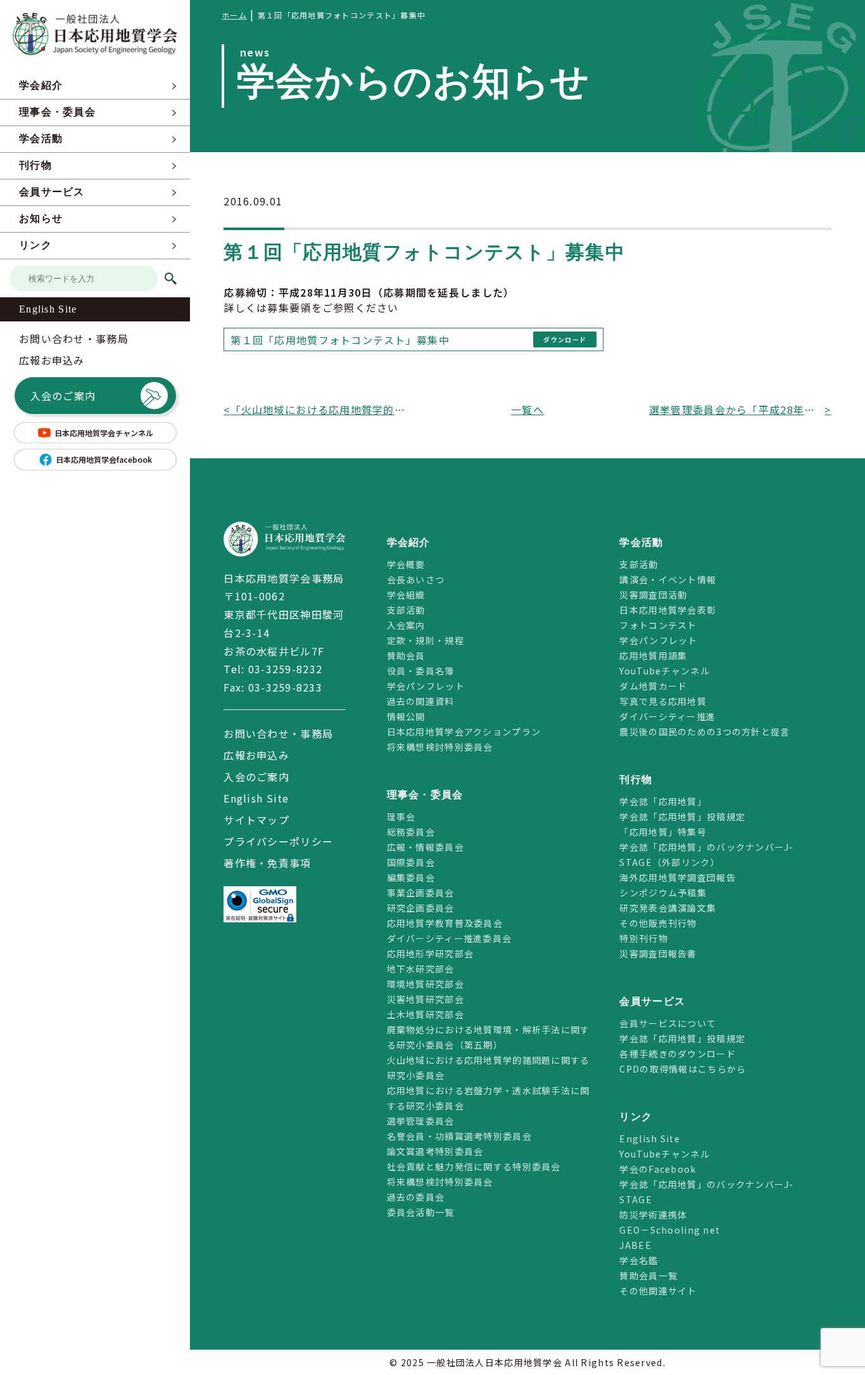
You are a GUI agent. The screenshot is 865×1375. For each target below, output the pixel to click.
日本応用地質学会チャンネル (103, 432)
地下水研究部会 (421, 968)
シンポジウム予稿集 (663, 892)
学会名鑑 (638, 1260)
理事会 (401, 816)
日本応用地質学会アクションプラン (464, 731)
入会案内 (406, 625)
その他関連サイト (658, 1290)
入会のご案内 (63, 395)
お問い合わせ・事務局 (74, 338)
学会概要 (406, 564)
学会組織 (406, 594)
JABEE (635, 1245)
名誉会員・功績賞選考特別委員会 (459, 1136)
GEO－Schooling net (669, 1229)
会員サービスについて (667, 1023)
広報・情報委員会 (425, 847)
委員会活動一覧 (421, 1212)
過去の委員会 (416, 1197)
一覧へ (527, 409)
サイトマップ (256, 819)
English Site (48, 309)
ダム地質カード (653, 686)
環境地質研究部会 (425, 984)
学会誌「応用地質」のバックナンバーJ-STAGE (706, 1192)
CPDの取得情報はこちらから (687, 1068)
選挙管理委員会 (421, 1120)
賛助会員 (406, 655)
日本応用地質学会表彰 (667, 610)
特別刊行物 (643, 938)
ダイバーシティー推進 (667, 716)
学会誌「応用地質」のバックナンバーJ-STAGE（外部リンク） (706, 854)
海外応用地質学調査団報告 (677, 877)
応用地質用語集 (653, 655)
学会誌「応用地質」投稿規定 (682, 816)
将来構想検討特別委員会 (440, 746)
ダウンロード (564, 339)
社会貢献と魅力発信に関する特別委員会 (474, 1166)
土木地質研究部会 (425, 1014)
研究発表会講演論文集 (667, 907)
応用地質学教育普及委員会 (445, 923)
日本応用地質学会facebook (104, 459)
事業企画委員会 (421, 892)
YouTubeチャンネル (664, 670)
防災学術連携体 (653, 1214)
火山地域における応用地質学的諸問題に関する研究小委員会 (488, 1067)
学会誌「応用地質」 (663, 801)
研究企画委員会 (421, 907)
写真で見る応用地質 (663, 701)
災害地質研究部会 (425, 999)
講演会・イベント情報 (667, 579)
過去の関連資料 (421, 701)
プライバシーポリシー (278, 841)
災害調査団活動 (653, 594)
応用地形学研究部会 (430, 953)
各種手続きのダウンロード (677, 1053)
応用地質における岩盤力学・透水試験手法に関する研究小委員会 (488, 1098)
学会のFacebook (657, 1169)
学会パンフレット (426, 686)
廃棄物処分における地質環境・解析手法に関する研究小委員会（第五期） (488, 1037)
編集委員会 (411, 877)
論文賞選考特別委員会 (435, 1151)
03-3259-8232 (285, 668)
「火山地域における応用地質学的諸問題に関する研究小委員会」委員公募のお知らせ (318, 409)
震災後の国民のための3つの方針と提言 (704, 731)
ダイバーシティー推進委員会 (449, 938)
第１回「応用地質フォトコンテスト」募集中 (340, 339)
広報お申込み (52, 360)
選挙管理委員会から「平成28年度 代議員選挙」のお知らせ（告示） (737, 409)
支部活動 (406, 610)
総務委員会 (411, 831)
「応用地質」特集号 (663, 831)
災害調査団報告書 (658, 953)
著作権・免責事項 (267, 862)
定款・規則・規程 (425, 640)
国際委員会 (411, 862)
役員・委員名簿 (421, 670)
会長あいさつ (416, 579)
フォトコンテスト (658, 625)
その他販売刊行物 (658, 923)
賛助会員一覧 (648, 1275)
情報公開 (406, 716)
